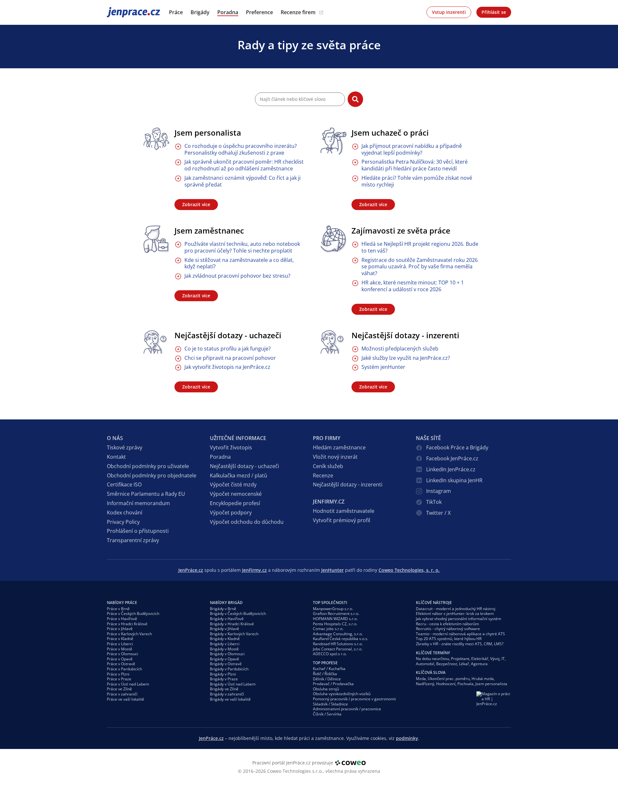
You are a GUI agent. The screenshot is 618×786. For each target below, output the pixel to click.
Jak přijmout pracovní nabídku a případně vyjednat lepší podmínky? (411, 149)
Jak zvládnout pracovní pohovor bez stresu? (237, 276)
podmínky (407, 738)
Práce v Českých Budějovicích (133, 613)
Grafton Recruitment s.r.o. (336, 613)
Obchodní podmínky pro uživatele (148, 466)
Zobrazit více (196, 204)
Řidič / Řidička (325, 673)
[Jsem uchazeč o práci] (333, 141)
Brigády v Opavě (224, 659)
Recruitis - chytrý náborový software (448, 628)
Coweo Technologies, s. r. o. (409, 570)
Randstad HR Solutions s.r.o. (338, 644)
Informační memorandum (138, 503)
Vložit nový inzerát (335, 456)
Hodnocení (445, 683)
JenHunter (332, 570)
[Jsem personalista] (156, 139)
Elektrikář (479, 658)
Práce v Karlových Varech (129, 634)
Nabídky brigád (226, 602)
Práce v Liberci (120, 644)
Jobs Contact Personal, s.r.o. (337, 649)
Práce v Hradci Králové (127, 624)
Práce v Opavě (120, 659)
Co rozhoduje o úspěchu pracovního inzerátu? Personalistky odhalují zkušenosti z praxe (240, 149)
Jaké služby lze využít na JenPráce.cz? (405, 358)
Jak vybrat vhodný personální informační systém (458, 618)
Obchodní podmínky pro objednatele (151, 475)
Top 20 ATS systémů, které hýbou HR (449, 638)
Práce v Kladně (120, 638)
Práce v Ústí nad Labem (128, 684)
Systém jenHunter (383, 367)
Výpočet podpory (231, 512)
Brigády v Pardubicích (229, 669)
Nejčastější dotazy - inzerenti (405, 335)
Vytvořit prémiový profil (341, 520)
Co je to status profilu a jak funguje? (227, 348)
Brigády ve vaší (230, 699)
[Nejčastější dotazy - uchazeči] (156, 342)
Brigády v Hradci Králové (232, 624)
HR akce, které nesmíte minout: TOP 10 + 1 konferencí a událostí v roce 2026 (412, 286)
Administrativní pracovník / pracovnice (347, 709)
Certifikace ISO (124, 484)
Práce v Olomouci (122, 654)
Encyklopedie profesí (235, 503)
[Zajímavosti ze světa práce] (333, 239)
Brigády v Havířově (227, 618)
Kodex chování (124, 512)
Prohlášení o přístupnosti (138, 530)
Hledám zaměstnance (339, 447)
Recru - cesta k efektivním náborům (447, 624)
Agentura (479, 663)
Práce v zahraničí (122, 694)
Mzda (421, 678)
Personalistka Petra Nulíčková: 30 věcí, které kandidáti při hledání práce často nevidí (414, 165)
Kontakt (116, 456)
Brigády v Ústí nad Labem (233, 684)
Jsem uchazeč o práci (390, 132)
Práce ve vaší (125, 699)
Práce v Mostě (119, 649)
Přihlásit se (494, 12)
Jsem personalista (207, 132)
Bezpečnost (446, 663)
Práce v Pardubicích (124, 669)
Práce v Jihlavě (120, 628)
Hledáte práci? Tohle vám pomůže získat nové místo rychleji (416, 181)
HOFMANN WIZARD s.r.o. (335, 618)
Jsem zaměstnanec (209, 230)
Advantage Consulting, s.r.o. (338, 634)
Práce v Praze (119, 679)
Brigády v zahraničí (227, 694)
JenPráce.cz (123, 12)
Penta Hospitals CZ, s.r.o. (335, 624)
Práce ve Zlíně (119, 689)
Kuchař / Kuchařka (329, 668)
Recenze (323, 475)
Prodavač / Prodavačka (333, 683)
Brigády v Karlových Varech (234, 634)
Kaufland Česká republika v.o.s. (340, 638)
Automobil (425, 663)
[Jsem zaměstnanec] (156, 239)
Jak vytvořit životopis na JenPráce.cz (227, 367)
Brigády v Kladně (225, 638)
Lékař (464, 663)
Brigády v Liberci (224, 644)
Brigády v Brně (223, 608)
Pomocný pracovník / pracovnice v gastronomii (354, 699)
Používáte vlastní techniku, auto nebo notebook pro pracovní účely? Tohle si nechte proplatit (242, 247)
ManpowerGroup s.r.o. (333, 608)
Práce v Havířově (122, 618)
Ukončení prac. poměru (449, 678)
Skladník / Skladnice (330, 704)
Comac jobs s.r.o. (328, 628)
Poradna (220, 456)
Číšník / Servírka (327, 714)
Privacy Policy (123, 521)
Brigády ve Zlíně (224, 689)
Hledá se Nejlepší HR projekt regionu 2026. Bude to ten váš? (419, 247)
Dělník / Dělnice (327, 679)
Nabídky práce (122, 602)
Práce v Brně (118, 608)
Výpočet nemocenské (236, 493)
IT (503, 658)
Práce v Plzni (118, 674)
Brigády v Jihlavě (224, 628)
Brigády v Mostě (224, 649)
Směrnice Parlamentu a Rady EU (146, 493)
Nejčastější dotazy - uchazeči (227, 335)
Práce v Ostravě (121, 663)
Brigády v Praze (224, 679)
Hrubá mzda (483, 678)
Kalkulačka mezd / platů (238, 475)
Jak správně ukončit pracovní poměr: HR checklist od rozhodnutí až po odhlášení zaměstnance (244, 165)
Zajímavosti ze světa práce (400, 230)
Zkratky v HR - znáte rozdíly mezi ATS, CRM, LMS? (459, 644)
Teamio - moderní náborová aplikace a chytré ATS (460, 634)
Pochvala (465, 683)
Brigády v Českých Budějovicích (238, 613)
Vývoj (495, 658)
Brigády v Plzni (223, 674)
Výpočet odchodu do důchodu (247, 521)
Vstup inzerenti (449, 12)
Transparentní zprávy (133, 540)
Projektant (460, 658)
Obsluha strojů (326, 689)
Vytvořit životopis (231, 447)
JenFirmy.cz (254, 570)
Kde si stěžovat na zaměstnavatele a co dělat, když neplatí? (239, 263)
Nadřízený (425, 683)
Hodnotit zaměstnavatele (343, 510)
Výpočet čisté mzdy (233, 484)
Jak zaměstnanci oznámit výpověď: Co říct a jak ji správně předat (242, 181)
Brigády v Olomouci (227, 654)
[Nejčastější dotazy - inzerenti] (333, 342)
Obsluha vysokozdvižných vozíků (341, 693)
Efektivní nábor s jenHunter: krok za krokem (455, 613)
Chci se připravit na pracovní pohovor (230, 358)
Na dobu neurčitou (432, 658)
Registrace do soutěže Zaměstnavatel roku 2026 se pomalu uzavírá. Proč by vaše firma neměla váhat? (419, 267)
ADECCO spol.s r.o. (330, 654)
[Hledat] (355, 99)
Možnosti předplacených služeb (399, 348)
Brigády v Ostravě (226, 663)
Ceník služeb (328, 466)
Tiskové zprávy (124, 447)
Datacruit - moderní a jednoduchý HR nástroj (455, 608)
